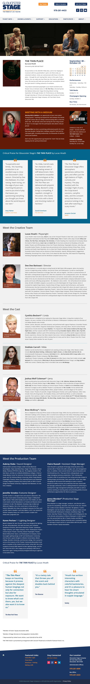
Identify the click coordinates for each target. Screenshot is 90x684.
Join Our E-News (81, 4)
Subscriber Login (30, 657)
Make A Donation (61, 4)
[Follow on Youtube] (85, 10)
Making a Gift (29, 665)
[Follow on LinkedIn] (59, 662)
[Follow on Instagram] (81, 10)
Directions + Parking (31, 662)
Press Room (28, 660)
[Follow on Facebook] (77, 10)
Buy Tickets (43, 4)
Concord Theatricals (39, 640)
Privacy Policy (67, 681)
